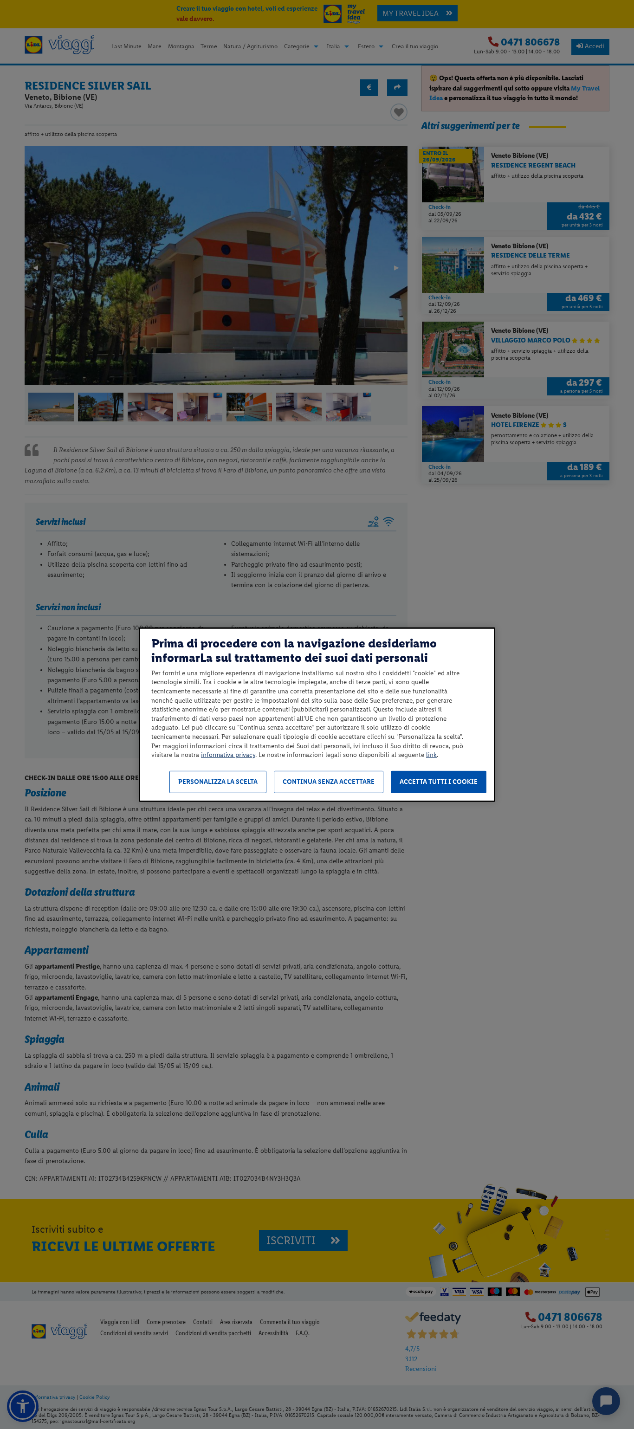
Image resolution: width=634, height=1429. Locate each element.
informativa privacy (228, 755)
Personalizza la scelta (218, 782)
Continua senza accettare (329, 782)
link (431, 755)
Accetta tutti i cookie (439, 782)
